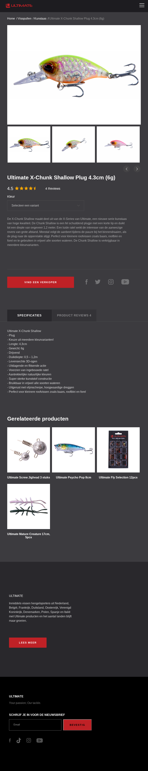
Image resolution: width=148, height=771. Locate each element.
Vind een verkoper (40, 282)
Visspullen (24, 18)
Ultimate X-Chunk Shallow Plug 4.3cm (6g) (76, 18)
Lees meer (28, 642)
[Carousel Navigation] (74, 72)
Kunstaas (40, 18)
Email (17, 724)
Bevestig (77, 724)
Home (11, 18)
